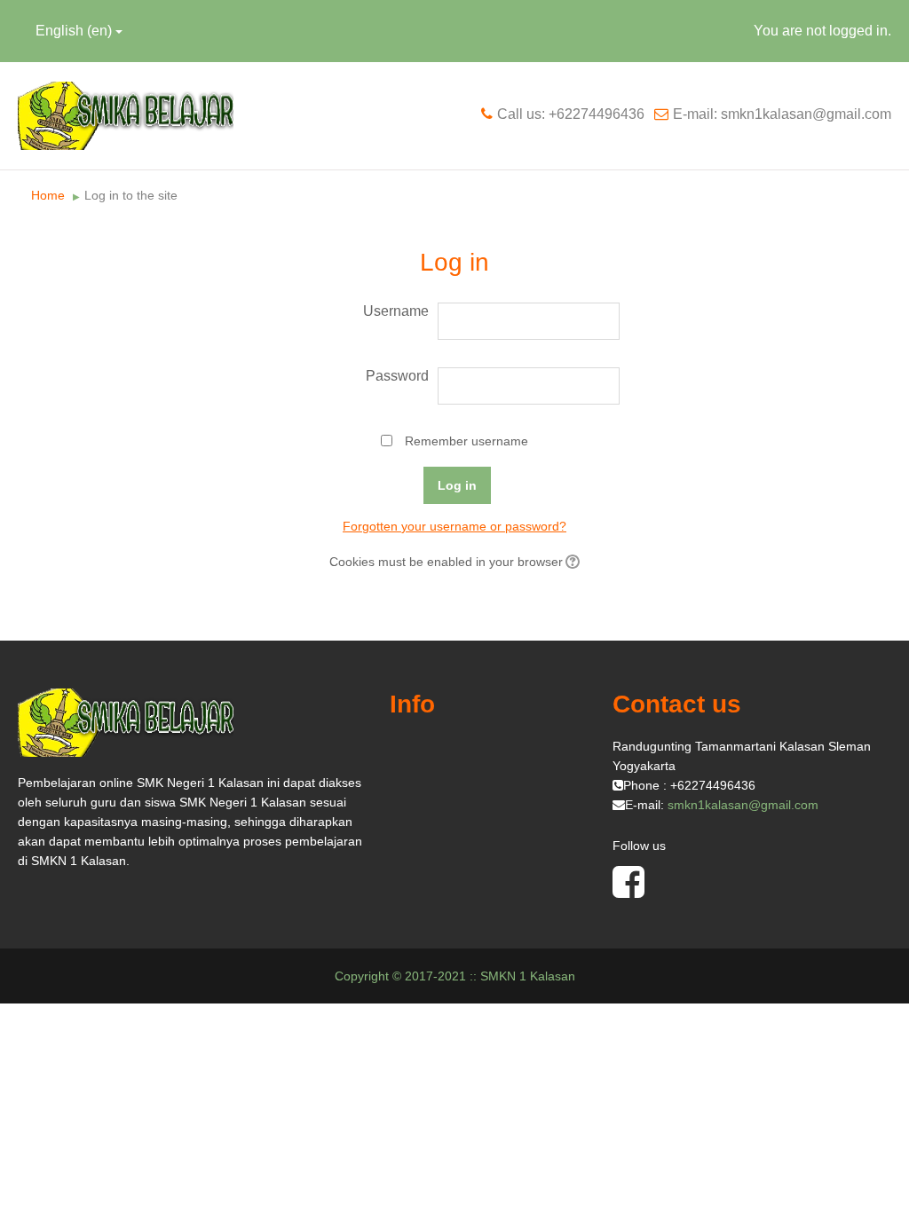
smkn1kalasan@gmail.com (743, 805)
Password (397, 375)
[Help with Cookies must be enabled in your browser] (571, 562)
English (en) (74, 30)
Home (48, 195)
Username (396, 311)
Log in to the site (131, 195)
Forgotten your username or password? (454, 526)
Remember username (466, 441)
